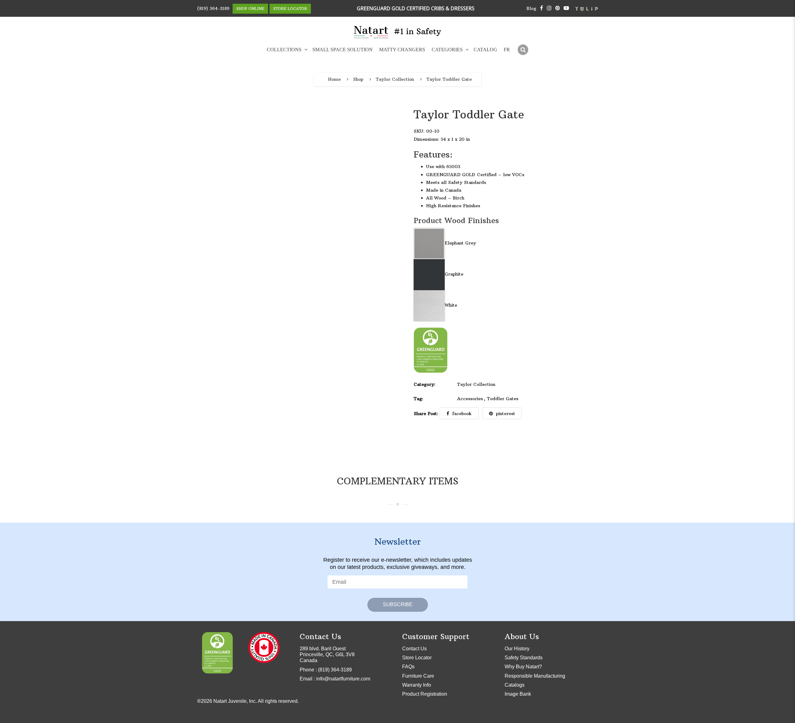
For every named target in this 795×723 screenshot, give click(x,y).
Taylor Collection (395, 79)
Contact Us (414, 648)
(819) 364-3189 (213, 8)
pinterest (505, 413)
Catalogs (515, 685)
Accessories (470, 398)
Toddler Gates (502, 398)
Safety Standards (524, 657)
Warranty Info (416, 685)
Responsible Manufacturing (535, 676)
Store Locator (290, 8)
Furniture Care (418, 676)
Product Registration (424, 694)
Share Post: (426, 413)
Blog (531, 8)
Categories (447, 49)
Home (334, 79)
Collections (284, 49)
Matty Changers (402, 49)
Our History (517, 648)
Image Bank (518, 694)
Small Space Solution (342, 49)
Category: (424, 384)
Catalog (485, 49)
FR (507, 49)
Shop (358, 79)
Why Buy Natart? (523, 666)
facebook (462, 413)
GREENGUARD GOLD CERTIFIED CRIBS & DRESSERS (416, 8)
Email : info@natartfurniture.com (335, 678)
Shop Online (250, 8)
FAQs (408, 666)
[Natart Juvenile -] (371, 32)
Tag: (418, 398)
